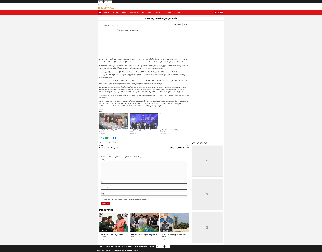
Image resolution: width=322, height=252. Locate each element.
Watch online (219, 12)
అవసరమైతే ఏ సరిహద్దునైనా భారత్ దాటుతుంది (140, 129)
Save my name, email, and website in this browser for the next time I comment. (125, 199)
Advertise (117, 246)
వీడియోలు (158, 12)
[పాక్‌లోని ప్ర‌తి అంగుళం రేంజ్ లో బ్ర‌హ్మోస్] (113, 121)
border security (106, 142)
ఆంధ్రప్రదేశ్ (115, 12)
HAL (112, 142)
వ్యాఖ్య (103, 159)
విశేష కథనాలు (168, 12)
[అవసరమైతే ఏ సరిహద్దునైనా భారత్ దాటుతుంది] (144, 121)
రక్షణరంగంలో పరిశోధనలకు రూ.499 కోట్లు (169, 129)
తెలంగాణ (106, 12)
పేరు (102, 182)
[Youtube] (105, 2)
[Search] (212, 12)
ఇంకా (179, 12)
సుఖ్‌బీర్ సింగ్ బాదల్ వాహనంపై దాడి (108, 146)
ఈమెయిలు (104, 188)
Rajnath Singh (117, 142)
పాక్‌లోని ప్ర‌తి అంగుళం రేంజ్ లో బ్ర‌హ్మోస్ (108, 129)
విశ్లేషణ (150, 12)
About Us (101, 246)
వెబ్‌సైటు (103, 194)
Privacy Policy (109, 246)
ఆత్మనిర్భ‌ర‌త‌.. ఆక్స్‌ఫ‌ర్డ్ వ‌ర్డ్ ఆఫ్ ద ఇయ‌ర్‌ (179, 146)
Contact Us (124, 246)
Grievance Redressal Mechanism (137, 246)
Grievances (151, 246)
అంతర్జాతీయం (134, 12)
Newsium (127, 250)
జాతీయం (124, 12)
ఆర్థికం (143, 12)
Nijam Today (106, 8)
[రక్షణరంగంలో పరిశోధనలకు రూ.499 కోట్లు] (174, 121)
